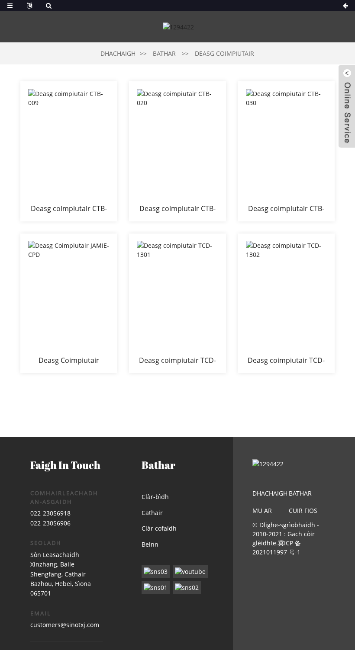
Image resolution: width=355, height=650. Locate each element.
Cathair (152, 513)
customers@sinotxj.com (64, 625)
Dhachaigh (118, 53)
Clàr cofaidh (159, 528)
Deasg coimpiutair (224, 53)
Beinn (150, 544)
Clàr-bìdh (155, 497)
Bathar (164, 53)
